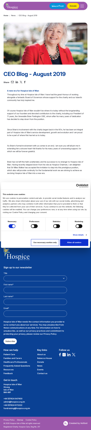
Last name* (9, 296)
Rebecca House (44, 358)
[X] (73, 354)
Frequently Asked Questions (17, 366)
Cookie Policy (31, 420)
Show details (78, 235)
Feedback (8, 373)
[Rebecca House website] (57, 6)
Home (6, 15)
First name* (9, 284)
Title (5, 273)
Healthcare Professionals (15, 362)
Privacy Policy (9, 420)
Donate (73, 6)
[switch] (34, 226)
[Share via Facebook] (24, 82)
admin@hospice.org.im (14, 402)
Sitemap (20, 420)
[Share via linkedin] (17, 82)
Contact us (42, 373)
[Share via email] (12, 82)
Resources (9, 369)
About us (41, 354)
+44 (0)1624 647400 (13, 398)
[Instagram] (64, 354)
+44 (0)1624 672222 (13, 405)
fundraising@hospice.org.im (17, 408)
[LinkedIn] (69, 354)
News (13, 15)
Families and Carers (13, 358)
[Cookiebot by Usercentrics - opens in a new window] (78, 186)
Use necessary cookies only (45, 242)
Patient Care (9, 354)
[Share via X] (21, 82)
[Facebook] (60, 354)
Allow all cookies (74, 242)
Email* (6, 308)
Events (40, 369)
